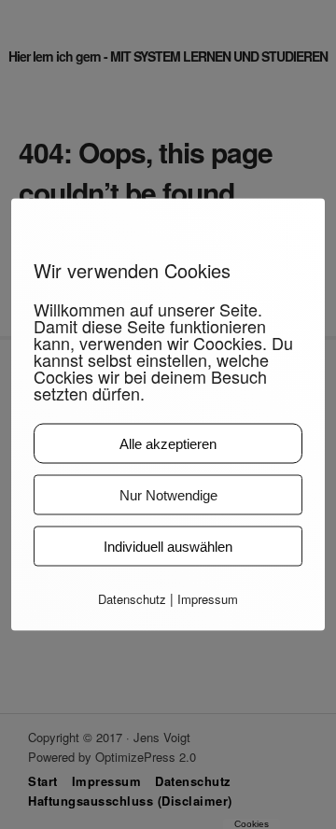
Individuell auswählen (168, 547)
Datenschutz (132, 599)
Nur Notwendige (168, 495)
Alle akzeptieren (168, 444)
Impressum (207, 599)
